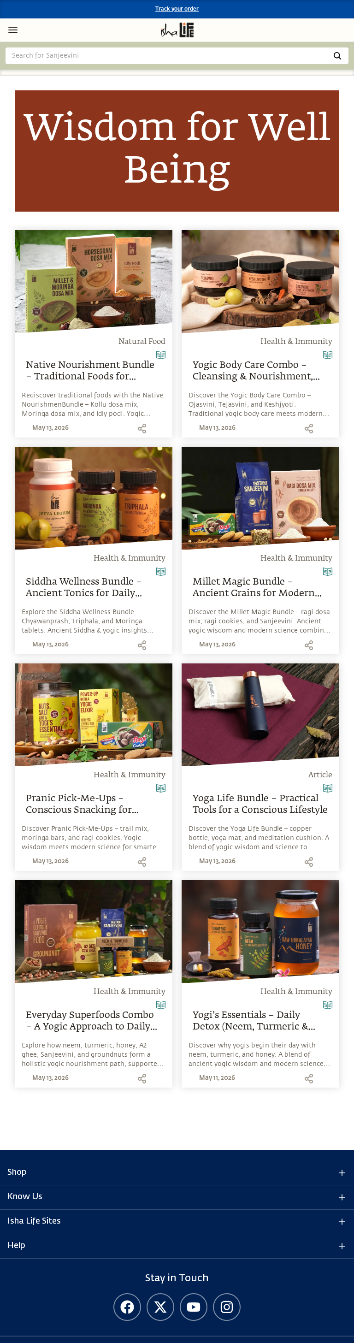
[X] (160, 1307)
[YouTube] (193, 1307)
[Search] (337, 55)
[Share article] (142, 428)
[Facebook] (127, 1307)
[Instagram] (227, 1307)
